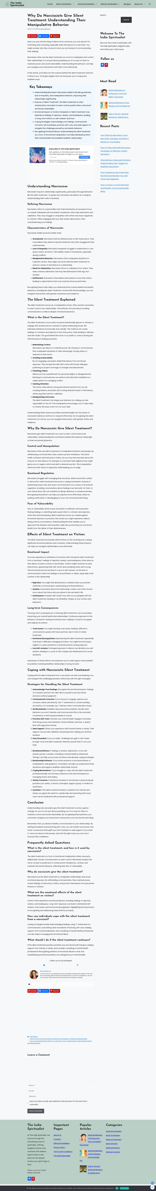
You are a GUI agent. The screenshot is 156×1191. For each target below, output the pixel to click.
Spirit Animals (111, 1143)
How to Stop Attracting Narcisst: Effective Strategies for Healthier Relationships (58, 1039)
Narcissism (34, 1037)
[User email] (29, 984)
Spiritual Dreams (113, 1148)
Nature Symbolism (109, 4)
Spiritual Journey (113, 1152)
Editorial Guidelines (62, 1143)
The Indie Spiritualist (62, 1156)
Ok (117, 1188)
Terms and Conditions (63, 1151)
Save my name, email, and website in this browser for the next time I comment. (58, 1103)
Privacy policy (124, 1188)
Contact (57, 1139)
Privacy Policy (59, 1147)
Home (50, 4)
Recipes (127, 4)
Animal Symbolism (86, 4)
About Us (138, 4)
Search (103, 15)
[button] (149, 4)
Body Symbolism (63, 4)
